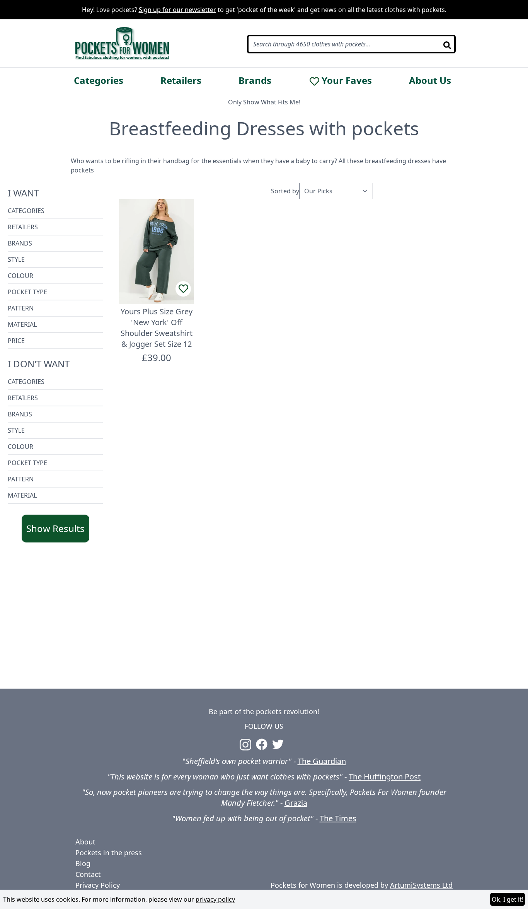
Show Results (55, 528)
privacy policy (215, 899)
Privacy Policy (97, 885)
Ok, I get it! (507, 899)
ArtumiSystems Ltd (421, 885)
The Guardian (322, 761)
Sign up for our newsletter (177, 9)
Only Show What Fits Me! (264, 102)
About (85, 841)
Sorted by (285, 191)
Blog (82, 863)
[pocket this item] (183, 289)
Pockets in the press (108, 852)
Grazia (295, 803)
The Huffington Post (385, 776)
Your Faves (347, 80)
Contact (88, 874)
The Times (338, 818)
